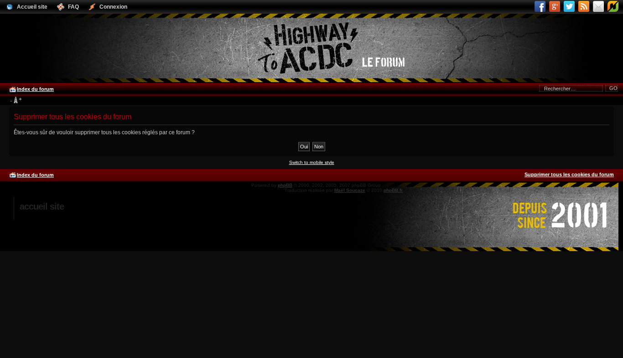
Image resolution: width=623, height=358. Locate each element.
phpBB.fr (393, 190)
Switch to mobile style (311, 162)
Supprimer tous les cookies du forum (569, 174)
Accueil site (42, 206)
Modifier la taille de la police (15, 100)
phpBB (285, 185)
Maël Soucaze (349, 190)
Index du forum (35, 89)
